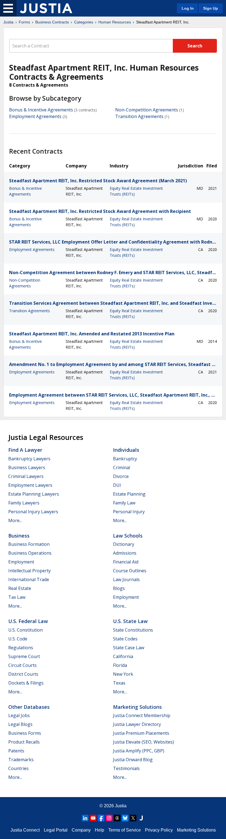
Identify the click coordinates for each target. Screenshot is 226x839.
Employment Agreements (35, 116)
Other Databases (29, 707)
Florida (120, 665)
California (123, 656)
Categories (83, 22)
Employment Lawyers (30, 485)
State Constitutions (133, 630)
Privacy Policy (159, 830)
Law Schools (127, 535)
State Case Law (128, 648)
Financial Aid (125, 562)
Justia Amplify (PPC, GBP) (138, 751)
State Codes (125, 639)
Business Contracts (52, 22)
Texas (119, 683)
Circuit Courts (22, 665)
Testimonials (126, 768)
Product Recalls (24, 742)
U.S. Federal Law (28, 621)
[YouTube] (93, 818)
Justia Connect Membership (141, 715)
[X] (133, 818)
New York (123, 674)
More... (15, 520)
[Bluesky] (125, 818)
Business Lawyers (26, 467)
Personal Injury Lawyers (33, 512)
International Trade (28, 579)
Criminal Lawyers (26, 476)
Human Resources (114, 22)
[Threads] (117, 818)
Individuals (126, 450)
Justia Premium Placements (141, 733)
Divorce (121, 476)
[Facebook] (101, 818)
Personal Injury (129, 512)
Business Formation (29, 544)
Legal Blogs (20, 724)
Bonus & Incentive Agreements (41, 110)
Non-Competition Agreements (146, 110)
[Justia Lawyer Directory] (141, 818)
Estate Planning (129, 494)
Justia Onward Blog (133, 760)
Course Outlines (129, 571)
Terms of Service (124, 830)
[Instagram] (109, 818)
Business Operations (30, 553)
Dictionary (123, 544)
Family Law (124, 503)
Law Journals (126, 579)
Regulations (20, 648)
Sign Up (210, 8)
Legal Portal (56, 830)
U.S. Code (17, 639)
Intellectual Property (29, 571)
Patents (16, 751)
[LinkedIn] (85, 818)
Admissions (124, 553)
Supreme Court (24, 656)
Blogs (119, 588)
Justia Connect (25, 830)
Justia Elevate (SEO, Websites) (143, 742)
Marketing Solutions (137, 707)
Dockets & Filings (26, 683)
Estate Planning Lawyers (33, 494)
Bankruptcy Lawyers (29, 459)
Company (81, 830)
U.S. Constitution (25, 630)
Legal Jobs (19, 715)
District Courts (23, 674)
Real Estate (19, 588)
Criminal (121, 467)
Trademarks (21, 760)
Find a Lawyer (25, 450)
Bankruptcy (125, 459)
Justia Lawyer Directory (137, 724)
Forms (24, 22)
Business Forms (24, 733)
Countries (18, 768)
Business (18, 535)
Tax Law (16, 597)
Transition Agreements (139, 116)
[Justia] (46, 8)
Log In (188, 8)
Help (99, 830)
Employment (21, 562)
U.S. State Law (130, 621)
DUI (117, 485)
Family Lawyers (23, 503)
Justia (8, 22)
